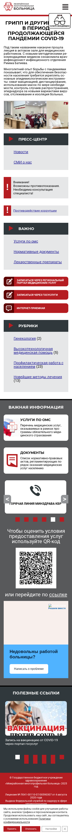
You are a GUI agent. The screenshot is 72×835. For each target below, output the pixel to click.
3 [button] (35, 519)
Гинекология (25, 338)
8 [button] (35, 761)
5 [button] (53, 519)
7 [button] (26, 761)
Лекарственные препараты (38, 262)
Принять (11, 829)
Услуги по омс (26, 241)
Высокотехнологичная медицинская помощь (33, 351)
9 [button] (44, 761)
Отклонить (31, 829)
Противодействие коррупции (35, 210)
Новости (21, 152)
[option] (35, 497)
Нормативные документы (36, 251)
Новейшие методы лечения (38, 377)
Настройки (51, 829)
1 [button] (17, 519)
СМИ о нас (23, 162)
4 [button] (44, 519)
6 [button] (62, 519)
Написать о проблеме (29, 668)
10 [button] (53, 761)
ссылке (58, 595)
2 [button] (26, 519)
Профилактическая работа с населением (38, 365)
